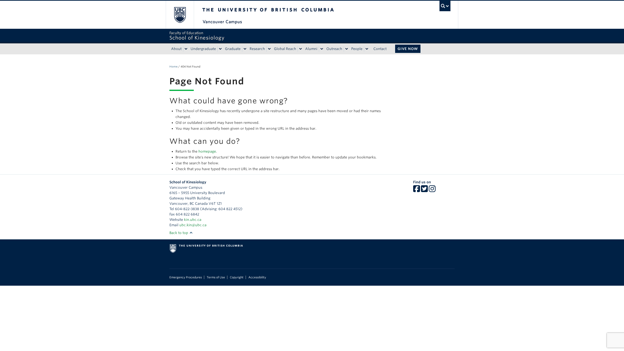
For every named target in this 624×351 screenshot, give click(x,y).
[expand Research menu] (269, 49)
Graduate (233, 49)
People (356, 49)
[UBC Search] (444, 6)
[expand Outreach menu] (347, 49)
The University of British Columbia (180, 15)
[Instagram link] (432, 190)
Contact (380, 49)
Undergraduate (203, 49)
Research (257, 49)
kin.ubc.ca (192, 220)
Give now (408, 49)
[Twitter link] (424, 190)
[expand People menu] (367, 49)
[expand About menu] (186, 49)
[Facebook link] (416, 190)
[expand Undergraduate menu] (220, 49)
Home (173, 66)
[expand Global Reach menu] (300, 49)
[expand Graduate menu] (245, 49)
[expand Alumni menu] (322, 49)
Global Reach (285, 49)
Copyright (237, 277)
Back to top (179, 233)
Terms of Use (216, 277)
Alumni (311, 49)
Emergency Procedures (185, 277)
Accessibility (257, 277)
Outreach (334, 49)
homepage (207, 151)
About (176, 49)
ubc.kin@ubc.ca (192, 225)
